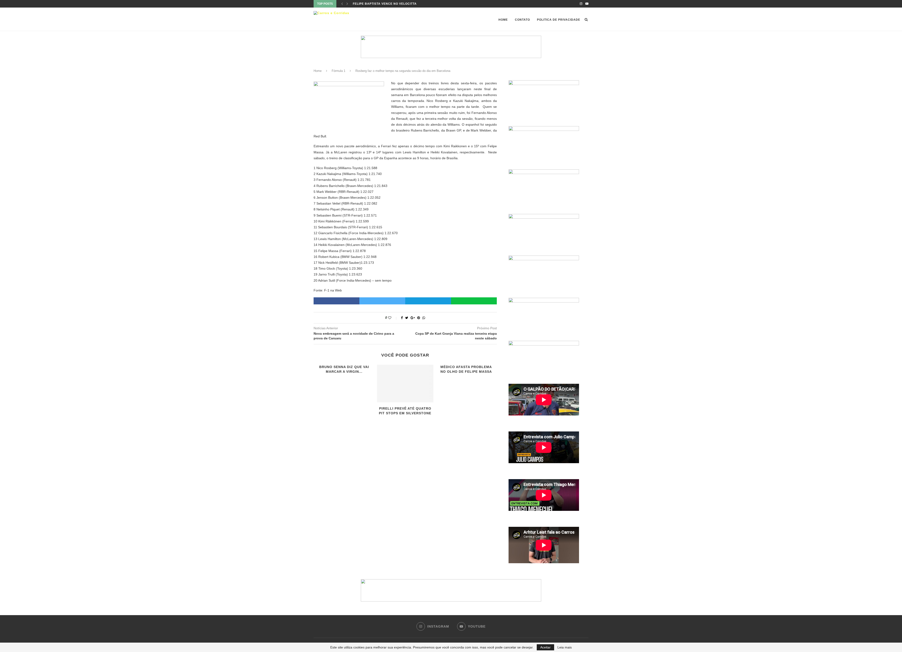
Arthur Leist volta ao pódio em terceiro (390, 3)
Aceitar (545, 647)
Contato (522, 19)
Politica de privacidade (558, 19)
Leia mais (564, 647)
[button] (451, 47)
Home (503, 19)
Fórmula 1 (338, 71)
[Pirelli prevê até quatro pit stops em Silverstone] (405, 383)
